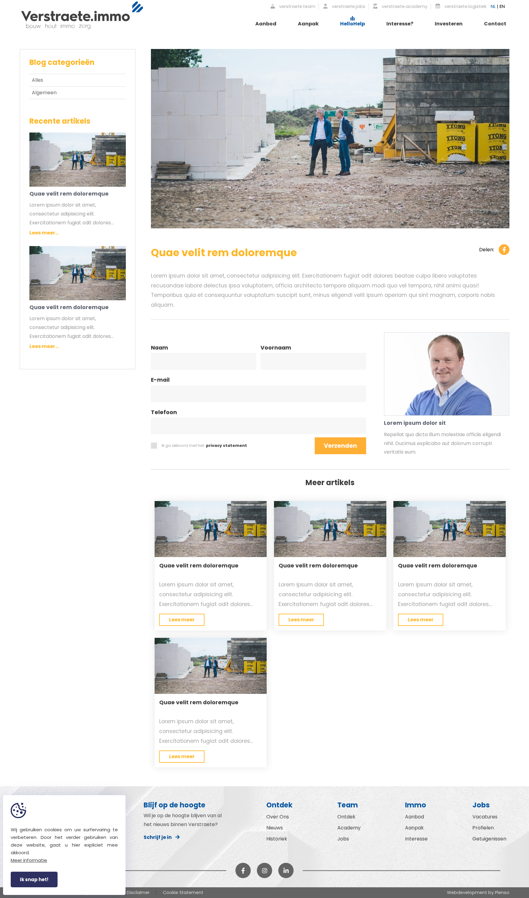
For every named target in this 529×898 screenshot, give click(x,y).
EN (502, 6)
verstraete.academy (404, 6)
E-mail (160, 380)
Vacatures (484, 816)
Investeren (449, 23)
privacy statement (226, 445)
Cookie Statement (183, 892)
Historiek (276, 838)
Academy (349, 827)
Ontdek (346, 816)
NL (493, 6)
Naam (159, 348)
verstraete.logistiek (464, 6)
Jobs (343, 838)
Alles (37, 80)
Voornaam (276, 348)
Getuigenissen (489, 838)
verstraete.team (296, 6)
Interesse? (399, 23)
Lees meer (182, 619)
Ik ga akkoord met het (204, 445)
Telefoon (164, 413)
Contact (495, 23)
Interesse (416, 838)
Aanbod (265, 23)
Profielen (483, 827)
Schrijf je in (159, 837)
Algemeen (44, 92)
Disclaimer (138, 892)
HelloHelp (352, 23)
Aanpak (308, 23)
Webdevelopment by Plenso (478, 892)
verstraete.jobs (348, 6)
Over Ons (277, 816)
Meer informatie (29, 860)
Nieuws (274, 827)
